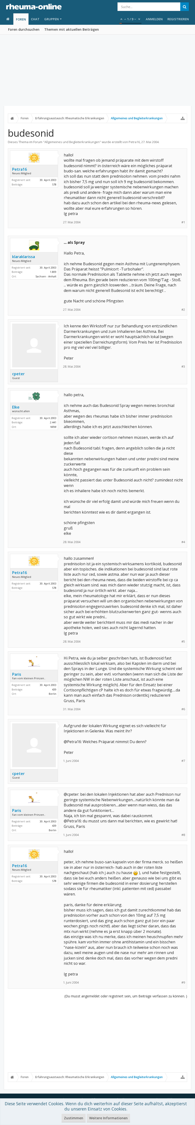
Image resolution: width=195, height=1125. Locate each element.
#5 (183, 642)
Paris (16, 674)
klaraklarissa (23, 256)
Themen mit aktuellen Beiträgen (71, 29)
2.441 (53, 422)
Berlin (52, 693)
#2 (183, 310)
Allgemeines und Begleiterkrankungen (72, 142)
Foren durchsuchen (23, 29)
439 (54, 689)
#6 (183, 709)
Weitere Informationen (108, 1118)
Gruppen (51, 19)
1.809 (53, 272)
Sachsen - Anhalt (45, 276)
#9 (183, 982)
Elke (16, 407)
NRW (53, 427)
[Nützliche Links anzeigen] (182, 118)
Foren (21, 19)
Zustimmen (73, 1118)
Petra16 (134, 142)
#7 (183, 761)
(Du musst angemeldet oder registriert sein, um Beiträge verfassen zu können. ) (125, 996)
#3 (183, 367)
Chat (35, 19)
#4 (183, 542)
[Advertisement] (97, 70)
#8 (183, 835)
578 (54, 184)
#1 (183, 222)
